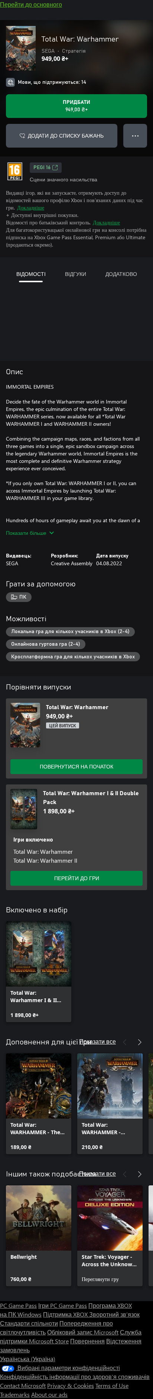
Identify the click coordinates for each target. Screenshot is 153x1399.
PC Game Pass (18, 1305)
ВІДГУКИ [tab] (75, 273)
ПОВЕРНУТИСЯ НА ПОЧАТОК (76, 766)
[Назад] (124, 1042)
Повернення (87, 1341)
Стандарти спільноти (29, 1323)
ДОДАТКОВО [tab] (121, 273)
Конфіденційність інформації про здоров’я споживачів (75, 1376)
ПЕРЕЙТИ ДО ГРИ (76, 878)
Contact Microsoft (23, 1385)
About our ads (49, 1394)
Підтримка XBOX (66, 1314)
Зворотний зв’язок (114, 1314)
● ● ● (135, 136)
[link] (38, 971)
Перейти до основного (31, 4)
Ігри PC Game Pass (62, 1305)
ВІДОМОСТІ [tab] (31, 273)
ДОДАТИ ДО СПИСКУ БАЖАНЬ (66, 135)
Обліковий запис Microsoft (82, 1332)
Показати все (97, 1041)
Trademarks (15, 1394)
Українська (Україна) (27, 1359)
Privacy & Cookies (70, 1385)
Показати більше (26, 532)
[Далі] (139, 1042)
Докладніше (30, 207)
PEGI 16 (42, 167)
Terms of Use (111, 1385)
